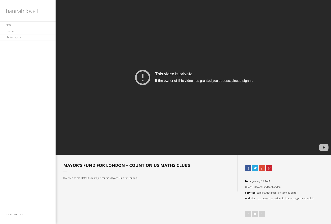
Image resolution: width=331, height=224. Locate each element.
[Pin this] (269, 168)
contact (10, 31)
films (8, 24)
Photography (13, 37)
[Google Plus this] (262, 168)
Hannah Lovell (22, 11)
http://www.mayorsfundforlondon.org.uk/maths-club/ (285, 198)
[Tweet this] (255, 168)
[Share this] (248, 168)
